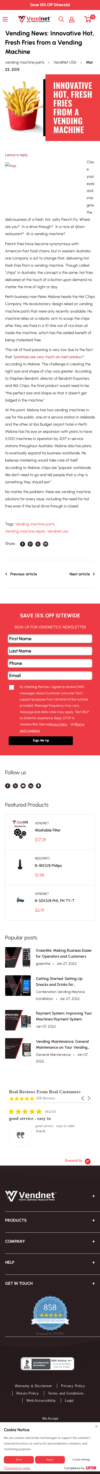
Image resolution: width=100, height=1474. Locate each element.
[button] (83, 1098)
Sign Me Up (41, 740)
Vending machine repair (25, 531)
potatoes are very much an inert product (48, 357)
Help (9, 1262)
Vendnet (42, 823)
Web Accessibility (41, 1400)
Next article (79, 574)
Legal (69, 1400)
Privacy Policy (73, 1386)
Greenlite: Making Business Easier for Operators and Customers (64, 953)
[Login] (74, 19)
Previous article (23, 574)
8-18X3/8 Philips (48, 865)
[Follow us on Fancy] (38, 785)
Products (16, 1220)
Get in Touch (19, 1283)
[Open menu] (6, 19)
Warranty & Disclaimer (33, 1386)
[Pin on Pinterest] (30, 543)
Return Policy (27, 1393)
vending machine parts (24, 62)
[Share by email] (45, 543)
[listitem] (47, 1127)
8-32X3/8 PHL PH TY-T (54, 900)
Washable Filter (48, 830)
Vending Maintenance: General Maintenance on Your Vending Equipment (62, 1045)
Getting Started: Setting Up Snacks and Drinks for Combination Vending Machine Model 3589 (62, 982)
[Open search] (61, 19)
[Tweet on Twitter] (38, 543)
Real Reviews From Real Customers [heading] (45, 1092)
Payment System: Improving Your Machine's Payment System (64, 1016)
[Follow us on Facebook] (7, 785)
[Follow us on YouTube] (23, 785)
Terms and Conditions (66, 1393)
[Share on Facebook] (22, 543)
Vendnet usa (57, 531)
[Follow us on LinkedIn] (30, 785)
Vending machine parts (34, 524)
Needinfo (42, 858)
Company (15, 1241)
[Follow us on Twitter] (15, 785)
